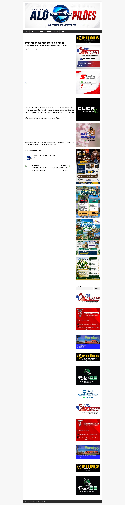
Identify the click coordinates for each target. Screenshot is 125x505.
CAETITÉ (33, 31)
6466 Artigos (52, 155)
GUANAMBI (48, 31)
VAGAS (62, 31)
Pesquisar (78, 286)
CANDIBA (40, 31)
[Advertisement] (49, 38)
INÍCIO (26, 31)
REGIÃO (56, 31)
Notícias (48, 49)
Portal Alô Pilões (40, 49)
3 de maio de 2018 (31, 49)
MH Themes (44, 501)
